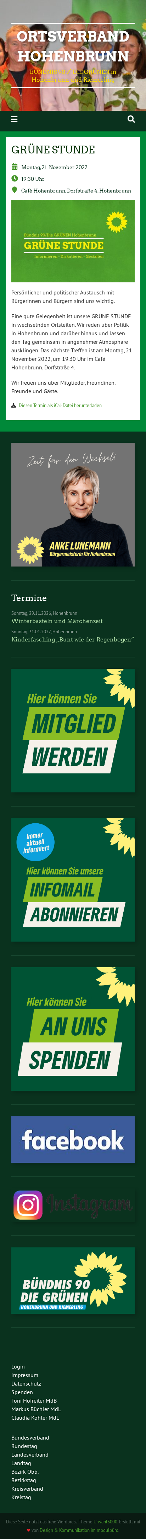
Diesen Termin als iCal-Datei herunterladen (60, 405)
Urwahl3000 (105, 1521)
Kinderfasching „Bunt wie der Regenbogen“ (72, 639)
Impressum (24, 1374)
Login (18, 1366)
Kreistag (21, 1497)
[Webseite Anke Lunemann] (73, 564)
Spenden (22, 1392)
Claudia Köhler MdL (35, 1417)
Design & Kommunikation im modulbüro (79, 1530)
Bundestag (24, 1445)
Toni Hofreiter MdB (34, 1400)
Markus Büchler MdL (36, 1409)
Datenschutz (26, 1383)
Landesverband (30, 1454)
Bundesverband (30, 1437)
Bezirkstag (23, 1480)
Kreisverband (27, 1488)
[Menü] (14, 119)
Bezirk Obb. (25, 1471)
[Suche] (131, 119)
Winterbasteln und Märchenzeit (57, 621)
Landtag (21, 1463)
